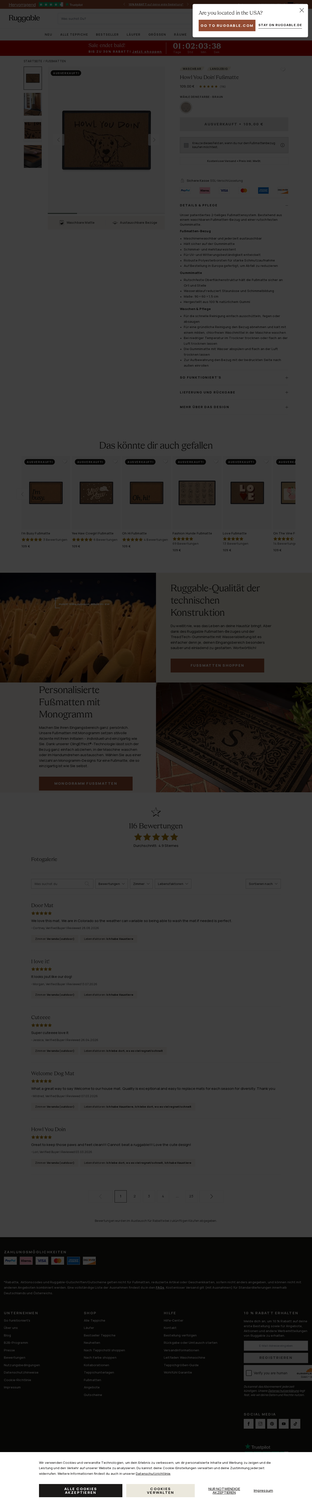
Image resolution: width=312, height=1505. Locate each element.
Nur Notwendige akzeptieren (224, 1490)
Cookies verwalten (160, 1490)
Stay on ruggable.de (280, 25)
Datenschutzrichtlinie (153, 1473)
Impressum (263, 1490)
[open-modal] (301, 10)
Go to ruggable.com (227, 25)
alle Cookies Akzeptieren (80, 1490)
